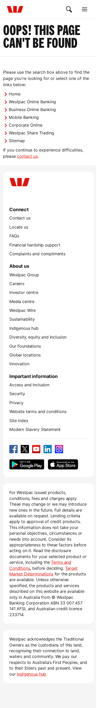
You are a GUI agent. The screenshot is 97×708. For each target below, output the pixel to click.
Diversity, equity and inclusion (37, 337)
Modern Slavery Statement (35, 429)
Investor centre (23, 292)
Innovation (19, 363)
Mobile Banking (24, 117)
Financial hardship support (34, 245)
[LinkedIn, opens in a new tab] (47, 449)
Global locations (25, 355)
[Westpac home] (15, 9)
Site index (18, 420)
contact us (27, 156)
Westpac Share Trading (31, 132)
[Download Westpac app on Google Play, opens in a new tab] (26, 464)
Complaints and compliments (37, 253)
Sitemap (17, 140)
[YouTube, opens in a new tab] (36, 449)
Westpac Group (24, 274)
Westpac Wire (22, 310)
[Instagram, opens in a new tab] (59, 449)
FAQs (14, 235)
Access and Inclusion (29, 384)
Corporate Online (25, 125)
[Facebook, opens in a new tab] (13, 449)
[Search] (69, 9)
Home (14, 94)
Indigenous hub (24, 328)
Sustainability (22, 319)
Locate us (18, 227)
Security (17, 393)
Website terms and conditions (37, 411)
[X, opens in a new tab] (25, 449)
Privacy (16, 402)
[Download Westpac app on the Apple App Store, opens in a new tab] (62, 464)
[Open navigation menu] (84, 9)
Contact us (19, 218)
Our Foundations (25, 346)
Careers (16, 283)
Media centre (21, 301)
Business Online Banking (32, 109)
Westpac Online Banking (32, 101)
